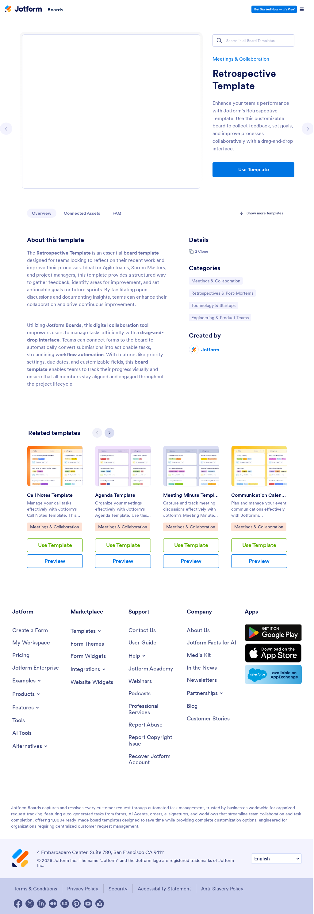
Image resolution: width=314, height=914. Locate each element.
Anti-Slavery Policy (222, 889)
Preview (54, 561)
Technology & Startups (213, 305)
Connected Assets (82, 213)
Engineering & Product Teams (220, 317)
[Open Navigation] (302, 9)
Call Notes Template (50, 495)
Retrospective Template (244, 79)
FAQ (117, 213)
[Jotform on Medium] (53, 903)
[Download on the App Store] (273, 653)
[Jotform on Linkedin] (41, 903)
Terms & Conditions (35, 889)
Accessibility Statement (164, 889)
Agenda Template (115, 495)
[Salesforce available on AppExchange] (273, 674)
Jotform (210, 349)
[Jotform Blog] (64, 903)
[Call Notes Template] (54, 466)
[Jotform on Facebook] (18, 903)
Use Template (253, 169)
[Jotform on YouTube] (88, 903)
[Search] (219, 40)
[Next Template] (308, 129)
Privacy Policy (82, 889)
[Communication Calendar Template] (259, 466)
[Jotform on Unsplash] (99, 903)
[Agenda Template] (123, 466)
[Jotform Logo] (23, 9)
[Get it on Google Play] (273, 632)
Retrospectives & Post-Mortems (222, 293)
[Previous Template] (6, 129)
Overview (42, 213)
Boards (55, 9)
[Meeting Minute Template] (191, 466)
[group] (55, 512)
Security (118, 889)
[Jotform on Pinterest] (76, 903)
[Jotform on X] (29, 903)
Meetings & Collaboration (241, 59)
